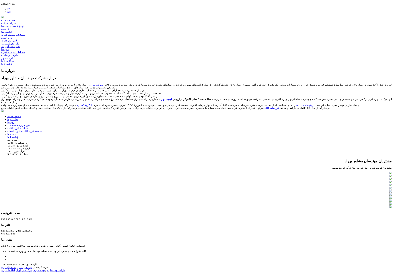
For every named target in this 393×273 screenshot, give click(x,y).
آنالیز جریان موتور (10, 43)
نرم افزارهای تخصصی (18, 125)
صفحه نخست (8, 20)
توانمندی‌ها (6, 32)
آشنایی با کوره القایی (17, 128)
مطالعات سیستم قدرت (13, 34)
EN (9, 11)
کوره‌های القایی (271, 108)
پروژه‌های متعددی (305, 105)
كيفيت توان (166, 99)
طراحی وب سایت (56, 270)
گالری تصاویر (8, 58)
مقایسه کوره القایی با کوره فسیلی (24, 131)
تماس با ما (6, 64)
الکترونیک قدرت (9, 40)
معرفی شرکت (8, 23)
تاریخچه (5, 29)
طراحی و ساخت (9, 55)
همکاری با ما (7, 61)
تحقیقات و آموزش (10, 46)
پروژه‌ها (5, 49)
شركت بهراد (96, 84)
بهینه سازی (39, 270)
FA (8, 9)
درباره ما (11, 134)
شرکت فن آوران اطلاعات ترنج (16, 270)
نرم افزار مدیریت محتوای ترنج (16, 267)
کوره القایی (7, 37)
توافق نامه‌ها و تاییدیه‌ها (12, 26)
